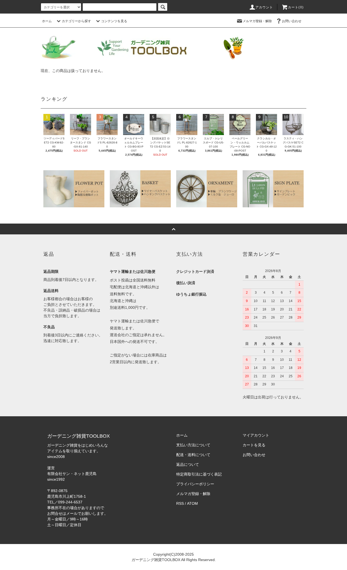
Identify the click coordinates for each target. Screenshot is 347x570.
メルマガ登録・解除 (257, 21)
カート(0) (296, 7)
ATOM (192, 503)
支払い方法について (193, 445)
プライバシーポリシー (195, 484)
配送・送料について (193, 455)
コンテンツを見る (114, 21)
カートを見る (254, 445)
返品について (187, 464)
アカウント (264, 7)
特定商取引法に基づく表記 (199, 474)
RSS (180, 503)
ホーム (47, 21)
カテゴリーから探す (76, 21)
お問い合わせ (291, 21)
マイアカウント (256, 435)
